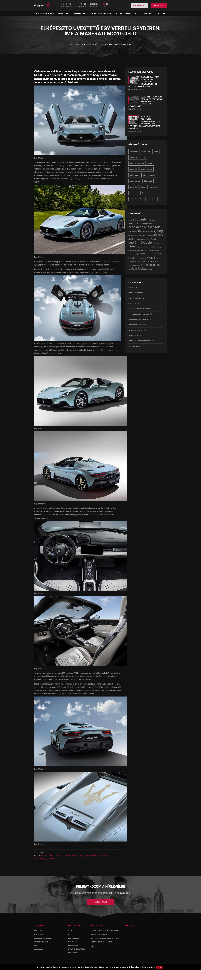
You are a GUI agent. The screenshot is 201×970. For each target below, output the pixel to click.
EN (107, 4)
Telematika (63, 13)
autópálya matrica (137, 199)
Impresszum (73, 945)
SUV (135, 261)
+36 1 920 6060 (94, 4)
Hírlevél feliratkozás (77, 949)
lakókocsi (137, 250)
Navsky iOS (132, 303)
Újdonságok (50, 859)
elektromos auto (149, 175)
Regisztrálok (100, 902)
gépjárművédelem (92, 855)
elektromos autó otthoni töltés (142, 239)
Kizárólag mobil (135, 293)
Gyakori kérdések (123, 13)
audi (138, 220)
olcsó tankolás (132, 254)
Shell (134, 258)
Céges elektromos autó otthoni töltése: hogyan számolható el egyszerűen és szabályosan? (145, 101)
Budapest (131, 235)
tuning (157, 261)
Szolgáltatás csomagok (100, 13)
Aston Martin (132, 220)
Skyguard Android (136, 330)
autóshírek (66, 855)
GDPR (70, 934)
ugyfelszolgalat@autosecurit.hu (105, 930)
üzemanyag (148, 269)
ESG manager (79, 13)
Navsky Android (134, 298)
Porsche (147, 254)
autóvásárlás (135, 181)
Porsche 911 (154, 254)
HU (104, 4)
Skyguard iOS (133, 335)
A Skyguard (39, 934)
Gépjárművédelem (44, 13)
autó (44, 855)
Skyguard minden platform (139, 341)
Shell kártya (140, 258)
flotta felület (140, 5)
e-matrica (152, 199)
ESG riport (72, 953)
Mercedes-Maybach (155, 250)
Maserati (103, 855)
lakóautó (131, 250)
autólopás (153, 187)
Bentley (144, 231)
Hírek (137, 13)
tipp (138, 261)
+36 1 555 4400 (81, 4)
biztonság (148, 181)
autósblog (57, 855)
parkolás (133, 187)
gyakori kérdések (41, 942)
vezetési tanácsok (134, 265)
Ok (160, 967)
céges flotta (138, 235)
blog (72, 855)
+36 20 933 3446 (65, 4)
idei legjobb (139, 247)
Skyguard (42, 859)
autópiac (50, 855)
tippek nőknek (150, 261)
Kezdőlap (38, 930)
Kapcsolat (148, 13)
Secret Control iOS (136, 325)
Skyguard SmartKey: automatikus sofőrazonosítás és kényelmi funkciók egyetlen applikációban (143, 81)
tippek (143, 187)
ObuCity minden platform (139, 314)
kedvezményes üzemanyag (152, 247)
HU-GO (157, 243)
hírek (150, 163)
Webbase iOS (133, 346)
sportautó (131, 261)
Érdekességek (79, 855)
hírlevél (159, 5)
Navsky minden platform (138, 309)
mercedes (134, 193)
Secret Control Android (138, 319)
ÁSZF (70, 930)
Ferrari (144, 193)
